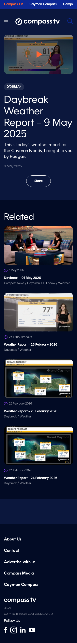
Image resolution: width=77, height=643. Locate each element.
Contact (12, 551)
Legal (7, 608)
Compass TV (13, 4)
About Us (12, 539)
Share (42, 183)
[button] (38, 54)
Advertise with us (19, 562)
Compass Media (19, 574)
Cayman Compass (43, 4)
